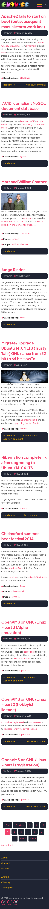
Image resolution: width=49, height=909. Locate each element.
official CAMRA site (37, 577)
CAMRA (16, 596)
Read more (9, 84)
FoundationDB (27, 121)
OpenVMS (24, 670)
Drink (22, 586)
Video (22, 317)
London (27, 218)
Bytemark (31, 45)
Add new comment (36, 84)
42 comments (30, 435)
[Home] (15, 4)
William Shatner (20, 244)
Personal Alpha (22, 658)
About (4, 857)
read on (13, 577)
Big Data (23, 156)
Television (24, 233)
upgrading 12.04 (29, 419)
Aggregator (7, 887)
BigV (3, 52)
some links (29, 651)
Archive (5, 876)
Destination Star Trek (12, 221)
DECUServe (35, 722)
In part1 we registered (12, 722)
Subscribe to (7, 845)
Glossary (5, 882)
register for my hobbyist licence (20, 728)
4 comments (30, 677)
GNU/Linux (24, 77)
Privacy (5, 868)
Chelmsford (17, 591)
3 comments (30, 515)
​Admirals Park (15, 568)
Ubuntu (23, 428)
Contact (5, 863)
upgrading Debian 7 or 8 (26, 423)
